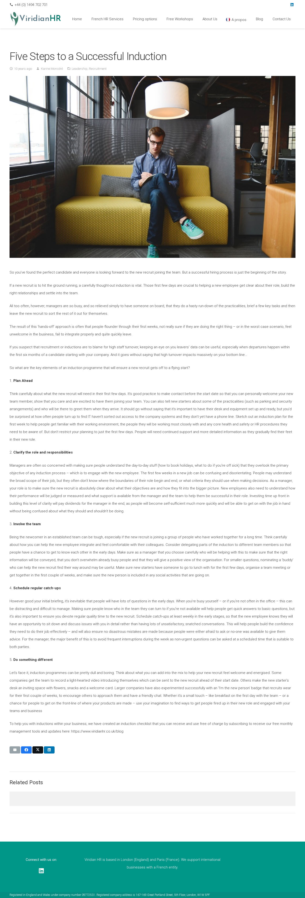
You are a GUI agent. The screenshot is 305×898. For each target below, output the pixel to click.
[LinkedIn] (291, 4)
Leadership (79, 68)
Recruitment (98, 68)
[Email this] (15, 749)
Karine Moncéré (52, 68)
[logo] (14, 19)
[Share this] (26, 749)
